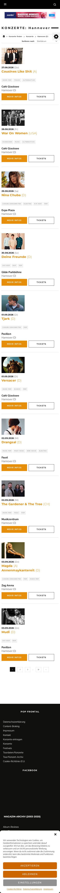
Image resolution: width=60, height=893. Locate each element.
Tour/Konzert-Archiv (13, 757)
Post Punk (19, 450)
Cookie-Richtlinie (14, 889)
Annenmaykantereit (21, 570)
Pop (46, 203)
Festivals (7, 748)
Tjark (8, 319)
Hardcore (7, 141)
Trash (17, 80)
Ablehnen (30, 874)
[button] (55, 834)
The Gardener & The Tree (26, 504)
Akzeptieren (30, 865)
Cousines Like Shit (19, 71)
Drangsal (12, 442)
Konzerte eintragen (12, 739)
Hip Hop (38, 203)
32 (38, 669)
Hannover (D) (9, 90)
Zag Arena (8, 585)
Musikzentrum (10, 519)
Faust (5, 457)
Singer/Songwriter (12, 203)
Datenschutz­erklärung (32, 889)
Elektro (27, 203)
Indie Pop (7, 80)
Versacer (11, 380)
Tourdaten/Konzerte (13, 752)
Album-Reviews (11, 827)
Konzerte (7, 744)
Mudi (8, 632)
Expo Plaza (8, 210)
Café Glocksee (10, 86)
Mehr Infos (14, 97)
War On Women (19, 133)
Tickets (41, 97)
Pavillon (6, 333)
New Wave (31, 450)
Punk (17, 141)
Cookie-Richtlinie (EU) (14, 761)
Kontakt (7, 735)
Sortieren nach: (28, 41)
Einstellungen (30, 882)
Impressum (48, 889)
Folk (16, 512)
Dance (17, 389)
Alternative (29, 80)
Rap (14, 265)
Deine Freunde (17, 257)
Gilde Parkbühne (12, 272)
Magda (10, 566)
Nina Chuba (14, 195)
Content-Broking (11, 726)
